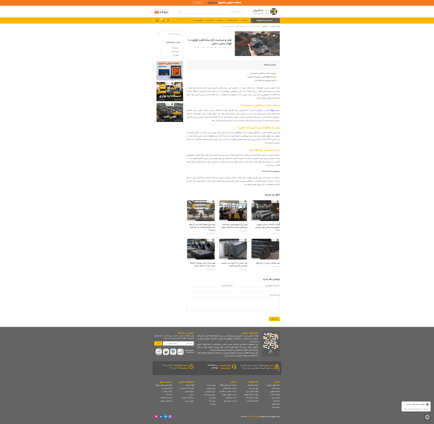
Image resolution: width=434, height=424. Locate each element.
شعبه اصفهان (275, 391)
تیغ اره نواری (189, 391)
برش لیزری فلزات (209, 394)
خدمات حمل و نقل (230, 401)
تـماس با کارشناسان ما (161, 9)
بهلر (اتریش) (253, 388)
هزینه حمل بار (167, 388)
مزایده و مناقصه (166, 398)
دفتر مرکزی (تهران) (273, 385)
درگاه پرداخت (167, 391)
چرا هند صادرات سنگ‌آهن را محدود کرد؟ (262, 73)
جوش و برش (189, 401)
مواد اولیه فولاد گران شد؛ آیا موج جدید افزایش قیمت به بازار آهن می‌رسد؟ (202, 227)
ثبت (158, 343)
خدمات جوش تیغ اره (229, 394)
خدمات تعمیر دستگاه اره (228, 391)
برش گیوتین (210, 388)
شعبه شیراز (276, 407)
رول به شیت (210, 385)
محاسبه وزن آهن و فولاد (163, 385)
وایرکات (212, 404)
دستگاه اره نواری (188, 398)
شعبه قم (277, 401)
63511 (161, 13)
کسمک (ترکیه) (253, 385)
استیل (191, 394)
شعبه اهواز (276, 404)
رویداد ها (175, 51)
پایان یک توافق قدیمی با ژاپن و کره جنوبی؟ (261, 77)
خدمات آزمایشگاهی (230, 388)
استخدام (169, 394)
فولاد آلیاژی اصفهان (251, 394)
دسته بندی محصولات (264, 20)
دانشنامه (175, 48)
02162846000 (212, 365)
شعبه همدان (275, 394)
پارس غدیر (276, 388)
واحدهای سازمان (166, 401)
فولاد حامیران (275, 26)
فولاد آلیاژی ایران (252, 391)
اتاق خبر (265, 26)
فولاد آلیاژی (190, 385)
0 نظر (196, 48)
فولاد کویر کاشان (252, 401)
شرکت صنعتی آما (252, 398)
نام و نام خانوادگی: (272, 285)
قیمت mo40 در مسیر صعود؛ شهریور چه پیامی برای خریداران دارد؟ (267, 227)
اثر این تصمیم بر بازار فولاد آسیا (265, 80)
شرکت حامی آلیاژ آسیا (252, 416)
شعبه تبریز (276, 398)
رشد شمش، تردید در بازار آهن (268, 263)
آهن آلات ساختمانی (187, 388)
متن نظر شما (274, 295)
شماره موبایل (227, 285)
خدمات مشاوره (231, 398)
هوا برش (212, 398)
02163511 (214, 368)
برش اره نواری (210, 391)
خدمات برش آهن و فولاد (228, 385)
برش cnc (212, 401)
